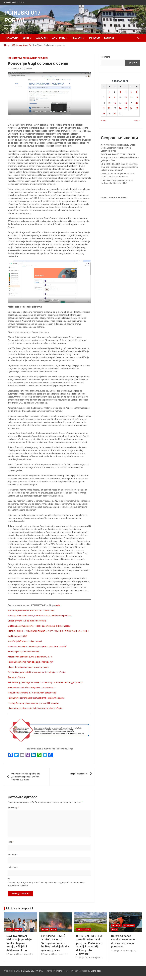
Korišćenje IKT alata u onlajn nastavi (25, 641)
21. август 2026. (83, 957)
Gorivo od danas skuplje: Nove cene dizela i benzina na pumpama (123, 941)
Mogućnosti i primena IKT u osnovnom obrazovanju (32, 692)
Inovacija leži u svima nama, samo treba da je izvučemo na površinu (39, 615)
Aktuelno (116, 926)
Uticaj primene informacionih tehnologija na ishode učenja (35, 708)
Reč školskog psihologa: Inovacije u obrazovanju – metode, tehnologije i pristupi (45, 682)
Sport (80, 929)
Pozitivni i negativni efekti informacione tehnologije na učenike (37, 672)
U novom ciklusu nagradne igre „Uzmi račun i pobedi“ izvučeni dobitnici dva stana (25, 776)
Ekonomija (129, 926)
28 (104, 113)
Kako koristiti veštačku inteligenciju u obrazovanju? (31, 687)
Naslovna (12, 38)
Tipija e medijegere (78, 773)
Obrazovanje (30, 58)
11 (126, 97)
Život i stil (58, 38)
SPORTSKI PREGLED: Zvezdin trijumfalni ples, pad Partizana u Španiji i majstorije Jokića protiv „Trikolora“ (119, 167)
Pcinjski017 (28, 954)
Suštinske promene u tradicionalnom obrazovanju (31, 610)
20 (137, 103)
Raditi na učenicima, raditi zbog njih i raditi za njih (30, 662)
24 (120, 108)
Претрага (105, 57)
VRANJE (18, 929)
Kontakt (109, 38)
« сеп (103, 120)
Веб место (13, 867)
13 (137, 97)
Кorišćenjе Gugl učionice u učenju (23, 651)
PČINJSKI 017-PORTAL (32, 971)
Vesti (26, 38)
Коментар (13, 807)
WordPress (96, 971)
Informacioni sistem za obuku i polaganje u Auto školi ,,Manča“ (37, 646)
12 (131, 97)
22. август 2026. (13, 954)
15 (109, 103)
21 (104, 108)
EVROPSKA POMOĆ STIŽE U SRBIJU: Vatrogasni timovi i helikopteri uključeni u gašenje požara (120, 157)
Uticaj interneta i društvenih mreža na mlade (28, 667)
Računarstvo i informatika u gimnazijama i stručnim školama (36, 698)
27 (137, 108)
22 (109, 108)
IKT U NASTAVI (15, 58)
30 (115, 113)
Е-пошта (13, 854)
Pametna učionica (16, 677)
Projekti (77, 38)
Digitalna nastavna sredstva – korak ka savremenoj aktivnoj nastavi (39, 626)
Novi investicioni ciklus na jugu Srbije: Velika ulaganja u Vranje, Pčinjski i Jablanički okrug (118, 148)
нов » (137, 120)
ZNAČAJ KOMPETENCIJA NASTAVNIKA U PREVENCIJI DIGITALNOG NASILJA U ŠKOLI (48, 631)
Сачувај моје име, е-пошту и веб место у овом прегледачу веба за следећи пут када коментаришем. (47, 884)
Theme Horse (62, 971)
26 (131, 108)
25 (126, 108)
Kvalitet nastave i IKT (17, 636)
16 (115, 103)
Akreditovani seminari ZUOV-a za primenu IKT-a (30, 656)
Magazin (41, 38)
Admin (29, 69)
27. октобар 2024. (16, 69)
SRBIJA (45, 929)
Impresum (94, 38)
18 (126, 103)
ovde (57, 605)
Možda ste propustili (19, 908)
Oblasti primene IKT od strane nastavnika (27, 620)
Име (11, 842)
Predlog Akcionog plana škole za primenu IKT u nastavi (33, 703)
